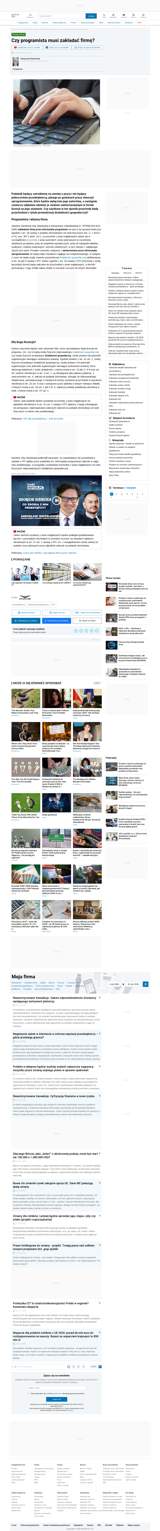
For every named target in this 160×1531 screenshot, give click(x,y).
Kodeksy (60, 1510)
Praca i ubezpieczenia (45, 986)
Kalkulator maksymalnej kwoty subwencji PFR (126, 407)
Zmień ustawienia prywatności (56, 1525)
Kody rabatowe (131, 1502)
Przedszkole (38, 1496)
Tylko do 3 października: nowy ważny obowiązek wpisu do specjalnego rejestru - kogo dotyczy (126, 354)
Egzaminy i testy (40, 1505)
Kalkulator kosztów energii (120, 391)
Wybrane (138, 275)
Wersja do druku (28, 613)
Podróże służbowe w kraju (120, 464)
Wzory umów (130, 1505)
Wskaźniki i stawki (110, 1493)
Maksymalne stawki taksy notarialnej (124, 471)
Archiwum (129, 1499)
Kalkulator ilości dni (117, 412)
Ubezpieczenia (39, 1474)
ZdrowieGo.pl (131, 1496)
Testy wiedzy (39, 1516)
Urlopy (36, 1477)
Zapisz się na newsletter (90, 613)
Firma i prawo (113, 580)
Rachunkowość (17, 1471)
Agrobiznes (80, 986)
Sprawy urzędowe (63, 1477)
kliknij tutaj (69, 1410)
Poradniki (27, 989)
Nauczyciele (38, 1502)
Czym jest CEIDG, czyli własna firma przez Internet (49, 553)
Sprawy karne (62, 1471)
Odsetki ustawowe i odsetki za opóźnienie (126, 446)
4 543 (93, 1367)
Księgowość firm (18, 1465)
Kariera (90, 1525)
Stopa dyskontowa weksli (119, 474)
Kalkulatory (118, 366)
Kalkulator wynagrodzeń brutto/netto (124, 380)
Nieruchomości (114, 23)
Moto (101, 23)
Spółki (43, 983)
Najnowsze (127, 275)
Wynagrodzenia (40, 1471)
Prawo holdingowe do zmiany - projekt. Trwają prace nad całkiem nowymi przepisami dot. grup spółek (124, 327)
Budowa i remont (132, 1477)
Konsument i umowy (64, 1474)
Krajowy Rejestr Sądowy (119, 438)
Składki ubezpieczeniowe (112, 1502)
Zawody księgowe (18, 1480)
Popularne (115, 275)
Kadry (35, 23)
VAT (53, 605)
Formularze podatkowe (134, 1508)
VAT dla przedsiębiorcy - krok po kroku (43, 418)
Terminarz (118, 490)
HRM (36, 1482)
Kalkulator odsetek (87, 1505)
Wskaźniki (117, 442)
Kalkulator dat (114, 416)
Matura (37, 1510)
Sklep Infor (61, 1482)
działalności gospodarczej (72, 257)
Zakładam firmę (30, 983)
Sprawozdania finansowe (112, 1480)
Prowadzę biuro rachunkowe (113, 1471)
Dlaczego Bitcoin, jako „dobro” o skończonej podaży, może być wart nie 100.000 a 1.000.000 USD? (126, 307)
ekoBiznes (16, 989)
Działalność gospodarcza (119, 424)
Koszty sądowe (115, 431)
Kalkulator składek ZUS (119, 398)
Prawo (73, 23)
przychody (32, 240)
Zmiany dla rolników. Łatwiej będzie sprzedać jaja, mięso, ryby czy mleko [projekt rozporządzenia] (126, 321)
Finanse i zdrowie (86, 1482)
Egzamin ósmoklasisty (42, 1513)
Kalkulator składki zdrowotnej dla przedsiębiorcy (122, 371)
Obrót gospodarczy (18, 1474)
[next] (100, 1366)
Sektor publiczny (59, 23)
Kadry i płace (16, 1508)
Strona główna (16, 29)
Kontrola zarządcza (117, 434)
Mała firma (45, 29)
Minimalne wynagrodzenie (112, 1499)
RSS (99, 1525)
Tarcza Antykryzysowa (43, 989)
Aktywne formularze (124, 420)
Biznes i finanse (86, 1468)
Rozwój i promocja (18, 1505)
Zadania (14, 1502)
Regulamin (78, 1525)
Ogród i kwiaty (131, 1480)
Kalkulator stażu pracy (88, 1508)
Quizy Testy (114, 478)
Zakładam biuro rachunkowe (113, 1468)
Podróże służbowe (109, 1505)
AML (104, 1482)
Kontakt (108, 1525)
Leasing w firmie (74, 983)
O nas (13, 1525)
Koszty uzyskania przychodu (121, 460)
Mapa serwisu (134, 1525)
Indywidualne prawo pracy (44, 1468)
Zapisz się (56, 1399)
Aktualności (16, 983)
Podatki (54, 29)
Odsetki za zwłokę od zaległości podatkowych (122, 451)
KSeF (139, 23)
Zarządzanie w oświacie (43, 1508)
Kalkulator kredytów (117, 394)
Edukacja (129, 23)
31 (111, 496)
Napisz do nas (59, 613)
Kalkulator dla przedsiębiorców (122, 377)
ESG (58, 989)
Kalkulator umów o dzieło (119, 387)
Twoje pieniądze (88, 23)
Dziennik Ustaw (63, 1496)
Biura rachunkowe (110, 1465)
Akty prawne (62, 1493)
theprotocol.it (130, 1510)
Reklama (120, 1525)
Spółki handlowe (116, 427)
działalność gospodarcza (38, 605)
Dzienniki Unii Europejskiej (67, 1505)
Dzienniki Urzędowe (64, 1502)
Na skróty (130, 1493)
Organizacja (15, 1496)
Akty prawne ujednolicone (66, 1508)
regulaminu (57, 1393)
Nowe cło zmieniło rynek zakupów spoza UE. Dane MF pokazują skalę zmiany (125, 314)
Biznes (45, 23)
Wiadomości (130, 1468)
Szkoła (36, 1499)
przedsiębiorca (19, 605)
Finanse (60, 983)
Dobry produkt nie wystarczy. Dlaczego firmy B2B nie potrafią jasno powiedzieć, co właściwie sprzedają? (126, 348)
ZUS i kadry (15, 1477)
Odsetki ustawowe (109, 1508)
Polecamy (111, 760)
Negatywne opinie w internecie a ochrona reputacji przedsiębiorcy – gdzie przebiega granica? (125, 287)
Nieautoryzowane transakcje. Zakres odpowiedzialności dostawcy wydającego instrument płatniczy (125, 281)
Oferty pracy (130, 1513)
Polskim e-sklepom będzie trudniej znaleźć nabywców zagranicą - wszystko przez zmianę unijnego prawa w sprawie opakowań (126, 294)
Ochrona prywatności (29, 1525)
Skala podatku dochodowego (113, 1510)
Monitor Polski (62, 1499)
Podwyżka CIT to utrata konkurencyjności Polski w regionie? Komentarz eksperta (125, 334)
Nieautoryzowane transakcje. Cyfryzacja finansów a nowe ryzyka (125, 301)
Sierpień (131, 490)
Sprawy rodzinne (63, 1468)
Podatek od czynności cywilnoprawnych (125, 467)
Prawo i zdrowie (63, 1485)
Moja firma (28, 29)
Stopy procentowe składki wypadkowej (125, 457)
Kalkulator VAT (115, 402)
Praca (59, 1480)
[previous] (68, 1366)
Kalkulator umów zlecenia (119, 384)
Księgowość (23, 23)
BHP (36, 1480)
